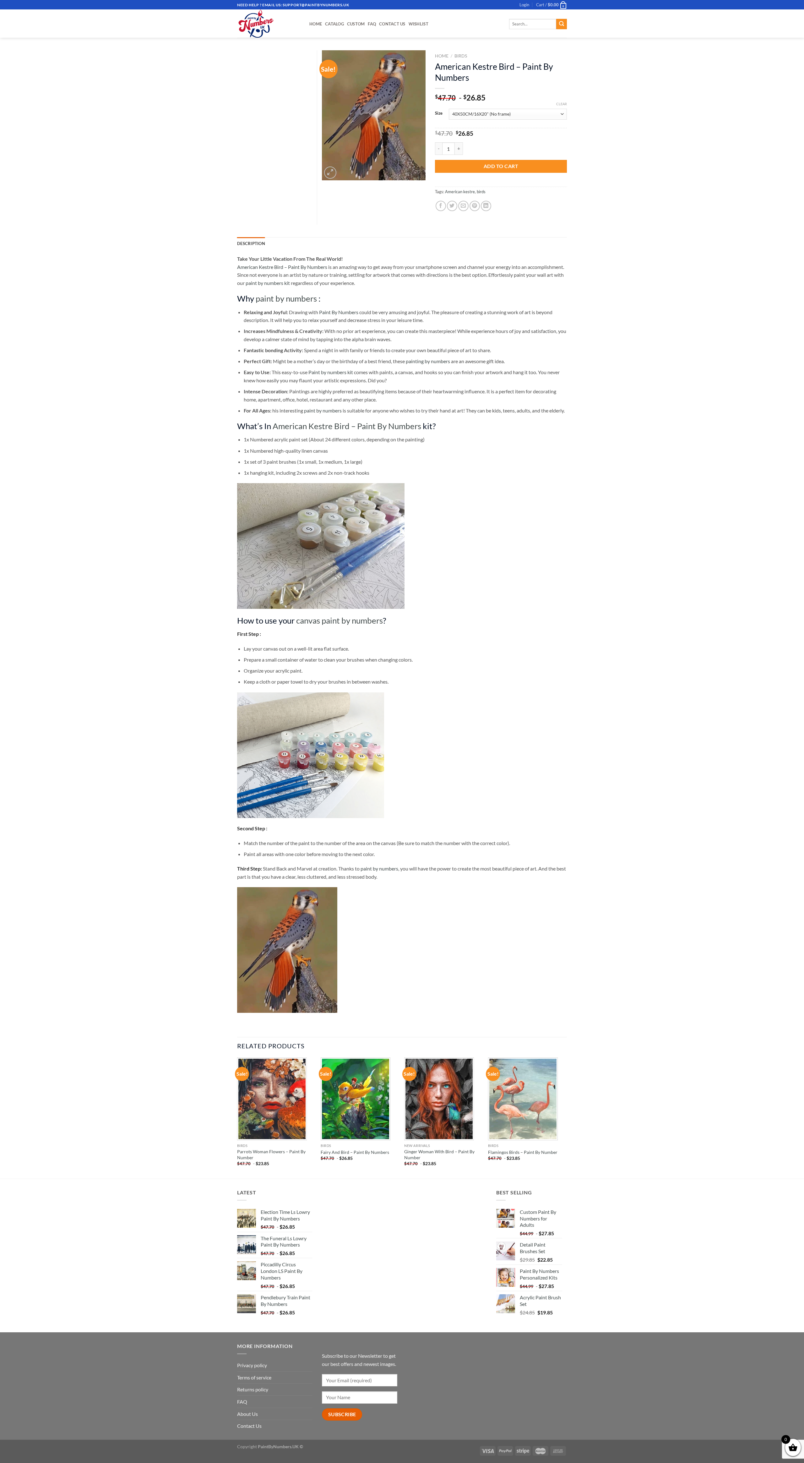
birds (481, 191)
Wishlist (418, 23)
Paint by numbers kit (330, 372)
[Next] (565, 1117)
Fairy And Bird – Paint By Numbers (355, 1152)
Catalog (334, 23)
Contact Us (392, 23)
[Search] (561, 24)
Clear (561, 104)
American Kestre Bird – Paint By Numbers (282, 267)
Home (315, 23)
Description (251, 243)
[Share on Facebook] (441, 206)
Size (439, 113)
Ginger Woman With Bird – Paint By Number (439, 1154)
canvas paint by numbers (339, 620)
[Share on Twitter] (452, 206)
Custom (356, 23)
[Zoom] (330, 172)
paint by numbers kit (268, 283)
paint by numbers (286, 298)
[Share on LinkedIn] (486, 206)
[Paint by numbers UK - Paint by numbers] (268, 23)
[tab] (251, 243)
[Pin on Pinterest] (475, 206)
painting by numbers (428, 361)
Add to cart (501, 166)
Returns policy (252, 1389)
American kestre (460, 191)
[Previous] (237, 1117)
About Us (247, 1414)
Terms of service (254, 1377)
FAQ (372, 23)
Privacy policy (252, 1365)
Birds (460, 55)
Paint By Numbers (338, 312)
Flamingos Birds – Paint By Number (522, 1152)
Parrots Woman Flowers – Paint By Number (271, 1154)
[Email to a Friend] (463, 206)
